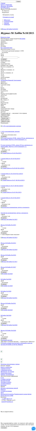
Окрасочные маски (6, 373)
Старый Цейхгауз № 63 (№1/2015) (10, 198)
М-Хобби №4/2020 (6, 279)
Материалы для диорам (7, 371)
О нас (2, 377)
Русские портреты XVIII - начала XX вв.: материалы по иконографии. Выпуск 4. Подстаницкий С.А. (16, 145)
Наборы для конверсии (7, 374)
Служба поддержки (6, 391)
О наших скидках (6, 379)
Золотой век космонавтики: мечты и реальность (14, 213)
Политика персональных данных (10, 364)
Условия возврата (6, 383)
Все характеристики (6, 47)
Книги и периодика (6, 4)
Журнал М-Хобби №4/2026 (8, 330)
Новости (3, 389)
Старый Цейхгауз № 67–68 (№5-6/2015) (12, 185)
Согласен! (3, 427)
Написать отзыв (5, 115)
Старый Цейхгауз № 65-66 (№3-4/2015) (12, 173)
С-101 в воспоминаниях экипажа (10, 131)
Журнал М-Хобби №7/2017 (8, 267)
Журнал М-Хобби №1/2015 (8, 225)
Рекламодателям (5, 380)
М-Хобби (22, 38)
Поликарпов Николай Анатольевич (11, 80)
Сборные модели (5, 368)
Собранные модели (6, 370)
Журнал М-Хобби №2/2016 (8, 255)
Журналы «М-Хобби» (7, 6)
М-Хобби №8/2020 (6, 315)
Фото (2, 392)
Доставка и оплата (6, 382)
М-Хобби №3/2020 (6, 291)
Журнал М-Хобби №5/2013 (8, 243)
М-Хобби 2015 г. (5, 7)
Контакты (3, 385)
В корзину (3, 59)
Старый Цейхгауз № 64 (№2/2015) (10, 158)
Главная (3, 3)
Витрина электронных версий (9, 388)
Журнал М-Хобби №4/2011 (8, 303)
